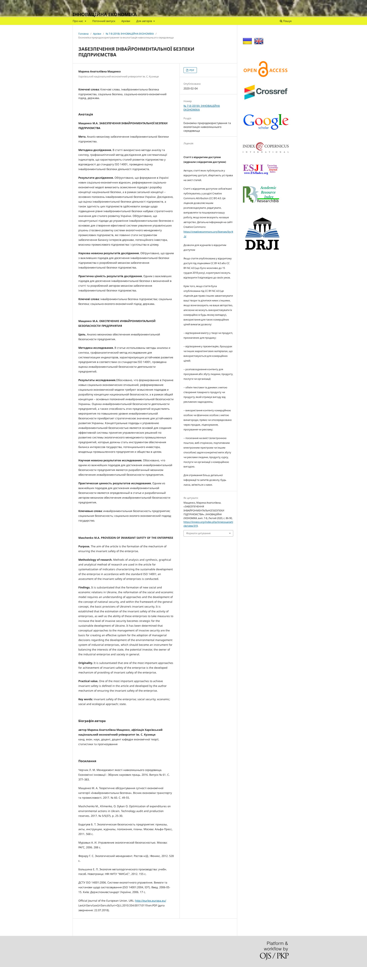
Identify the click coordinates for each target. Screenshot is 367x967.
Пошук (287, 21)
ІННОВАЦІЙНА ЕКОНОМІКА (105, 14)
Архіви (125, 21)
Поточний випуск (103, 21)
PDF (191, 70)
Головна (83, 33)
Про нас (78, 21)
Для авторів (144, 21)
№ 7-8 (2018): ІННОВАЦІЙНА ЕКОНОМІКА (130, 33)
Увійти (290, 3)
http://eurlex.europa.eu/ (150, 900)
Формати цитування (198, 533)
